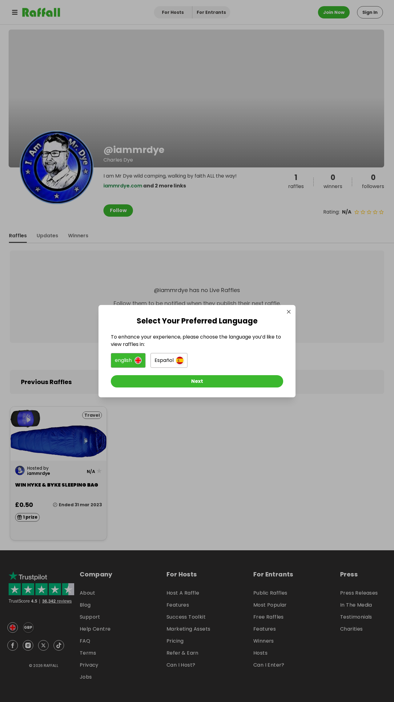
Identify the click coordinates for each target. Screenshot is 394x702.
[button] (128, 360)
